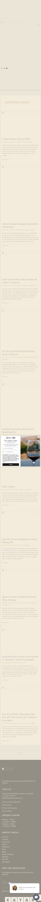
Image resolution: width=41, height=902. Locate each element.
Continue (11, 464)
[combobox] (4, 452)
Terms (4, 461)
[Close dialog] (39, 437)
